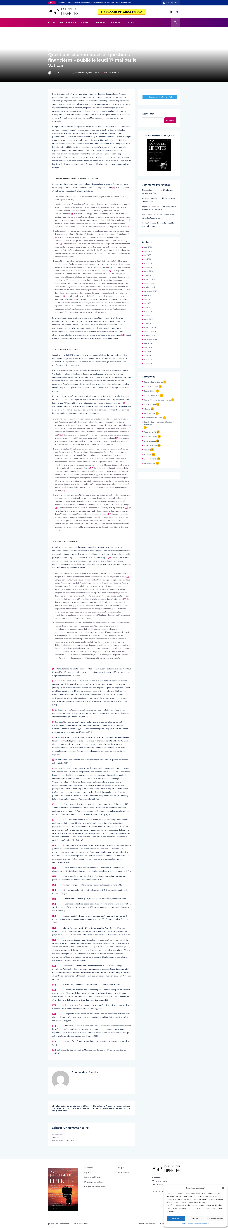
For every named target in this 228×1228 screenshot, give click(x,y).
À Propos (88, 1167)
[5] (128, 226)
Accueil (51, 22)
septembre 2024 (150, 339)
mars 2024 (148, 363)
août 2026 (148, 247)
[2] (74, 200)
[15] (61, 435)
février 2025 (148, 319)
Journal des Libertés (61, 73)
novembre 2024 (150, 331)
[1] (113, 187)
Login (121, 1167)
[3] (121, 207)
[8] (110, 270)
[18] (98, 474)
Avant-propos (149, 413)
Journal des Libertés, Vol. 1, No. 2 (159, 136)
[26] (125, 599)
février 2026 (148, 271)
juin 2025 (147, 303)
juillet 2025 (148, 299)
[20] (56, 508)
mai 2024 (147, 355)
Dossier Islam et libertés (153, 382)
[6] (56, 237)
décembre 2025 (150, 279)
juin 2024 (147, 351)
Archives (85, 22)
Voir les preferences (215, 1218)
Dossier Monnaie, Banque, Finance (157, 400)
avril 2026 (148, 263)
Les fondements (150, 459)
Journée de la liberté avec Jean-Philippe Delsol (78, 3)
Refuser (195, 1218)
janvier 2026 (149, 275)
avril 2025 (148, 311)
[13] (124, 403)
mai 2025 (147, 307)
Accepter (176, 1218)
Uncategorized (149, 463)
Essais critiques (150, 441)
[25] (96, 589)
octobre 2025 (149, 287)
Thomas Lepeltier (149, 190)
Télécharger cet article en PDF (159, 97)
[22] (110, 514)
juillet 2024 (148, 347)
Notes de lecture (150, 445)
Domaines (100, 22)
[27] (122, 648)
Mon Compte (124, 1172)
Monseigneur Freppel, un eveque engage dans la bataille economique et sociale (111, 1107)
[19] (54, 940)
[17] (91, 468)
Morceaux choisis (150, 436)
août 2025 (148, 295)
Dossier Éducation (151, 386)
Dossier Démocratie (151, 395)
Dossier (147, 450)
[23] (110, 557)
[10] (63, 296)
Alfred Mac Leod (149, 198)
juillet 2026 (148, 251)
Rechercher (148, 113)
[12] (111, 396)
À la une (147, 409)
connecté (55, 1137)
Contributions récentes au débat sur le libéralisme (159, 423)
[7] (61, 244)
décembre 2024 (150, 327)
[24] (127, 577)
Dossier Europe (150, 404)
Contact (130, 22)
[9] (97, 290)
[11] (123, 335)
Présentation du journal (153, 418)
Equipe (87, 1172)
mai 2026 (147, 259)
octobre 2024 (149, 335)
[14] (96, 410)
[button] (223, 1188)
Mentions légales (187, 1223)
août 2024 (148, 343)
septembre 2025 (150, 291)
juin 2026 (147, 255)
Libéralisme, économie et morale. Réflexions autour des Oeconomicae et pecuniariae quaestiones (70, 1108)
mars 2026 (148, 267)
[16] (117, 438)
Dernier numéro (68, 22)
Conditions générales (201, 1223)
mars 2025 (148, 315)
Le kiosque (115, 22)
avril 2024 (148, 359)
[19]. (63, 490)
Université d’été (150, 432)
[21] (126, 508)
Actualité (147, 454)
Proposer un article (94, 1182)
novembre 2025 (150, 283)
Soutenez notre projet (95, 1186)
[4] (72, 214)
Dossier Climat (149, 391)
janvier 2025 (149, 323)
